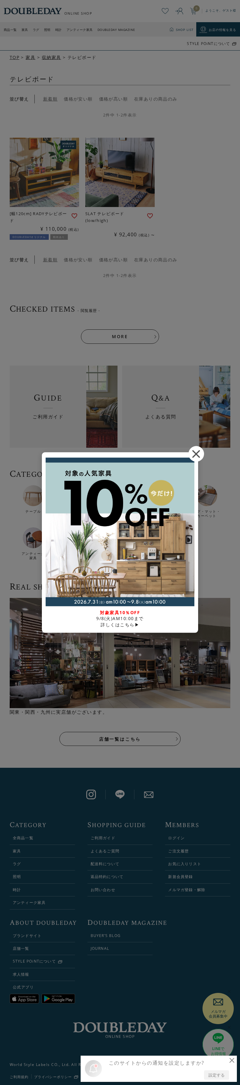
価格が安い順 (78, 99)
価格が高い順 (113, 99)
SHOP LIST (185, 29)
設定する (216, 1075)
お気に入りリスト (184, 863)
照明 (47, 29)
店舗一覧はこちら (120, 739)
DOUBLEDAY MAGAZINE (116, 29)
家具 (25, 29)
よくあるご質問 (105, 851)
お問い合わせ (103, 889)
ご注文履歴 (178, 851)
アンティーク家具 (80, 29)
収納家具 (51, 57)
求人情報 (21, 974)
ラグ (36, 29)
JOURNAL (100, 948)
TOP (14, 57)
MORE (120, 336)
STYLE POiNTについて (208, 43)
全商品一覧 (23, 838)
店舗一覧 (21, 948)
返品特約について (107, 876)
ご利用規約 (19, 1076)
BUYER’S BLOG (106, 935)
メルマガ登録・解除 (186, 889)
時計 (58, 29)
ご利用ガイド (103, 838)
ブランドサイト (27, 935)
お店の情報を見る (222, 29)
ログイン (176, 838)
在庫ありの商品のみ (156, 99)
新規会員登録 (180, 876)
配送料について (105, 863)
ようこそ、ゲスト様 (220, 10)
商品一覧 (10, 29)
